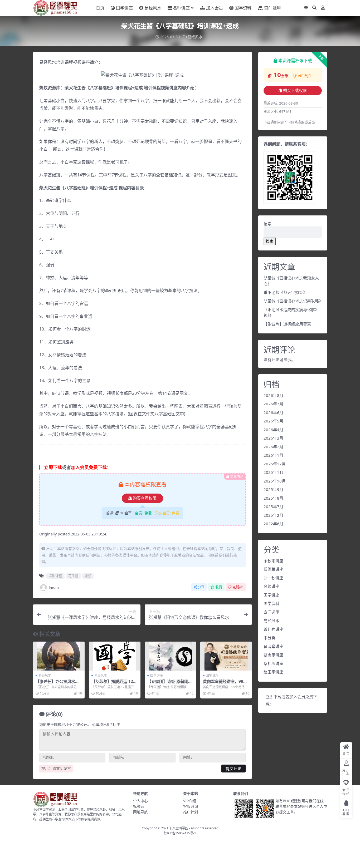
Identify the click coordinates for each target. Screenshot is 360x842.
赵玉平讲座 (273, 671)
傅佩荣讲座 (273, 569)
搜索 (267, 223)
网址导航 (140, 811)
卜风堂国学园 (178, 828)
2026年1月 (273, 455)
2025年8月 (273, 498)
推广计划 (190, 811)
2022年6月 (273, 523)
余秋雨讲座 (273, 560)
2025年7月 (273, 506)
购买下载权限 (295, 90)
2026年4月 (273, 429)
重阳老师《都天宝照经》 (285, 292)
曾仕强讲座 (273, 629)
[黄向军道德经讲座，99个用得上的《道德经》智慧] (226, 656)
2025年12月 (275, 463)
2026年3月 (273, 438)
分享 (201, 587)
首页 (100, 8)
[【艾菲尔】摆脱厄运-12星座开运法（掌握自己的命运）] (114, 656)
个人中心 (140, 800)
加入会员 (214, 8)
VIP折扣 (304, 75)
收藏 (218, 587)
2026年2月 (273, 446)
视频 (87, 575)
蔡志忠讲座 (273, 654)
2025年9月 (273, 489)
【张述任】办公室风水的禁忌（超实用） (57, 684)
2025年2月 (273, 515)
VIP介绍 (189, 800)
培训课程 (55, 575)
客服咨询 (190, 806)
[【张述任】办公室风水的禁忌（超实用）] (59, 656)
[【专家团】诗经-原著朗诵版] (170, 656)
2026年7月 (273, 403)
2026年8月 (273, 395)
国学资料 (243, 8)
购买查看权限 (145, 498)
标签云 (138, 806)
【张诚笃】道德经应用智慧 (287, 324)
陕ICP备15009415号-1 (180, 833)
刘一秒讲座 (273, 577)
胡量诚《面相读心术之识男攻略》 (293, 300)
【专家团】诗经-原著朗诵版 (169, 684)
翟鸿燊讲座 (273, 646)
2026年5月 (273, 421)
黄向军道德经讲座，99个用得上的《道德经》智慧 (225, 684)
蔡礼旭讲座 (273, 663)
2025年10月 (275, 481)
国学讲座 (124, 8)
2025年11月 (275, 472)
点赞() (237, 587)
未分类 (269, 637)
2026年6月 (273, 412)
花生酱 (73, 575)
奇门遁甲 (272, 8)
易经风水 (152, 8)
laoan (54, 587)
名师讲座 (181, 8)
